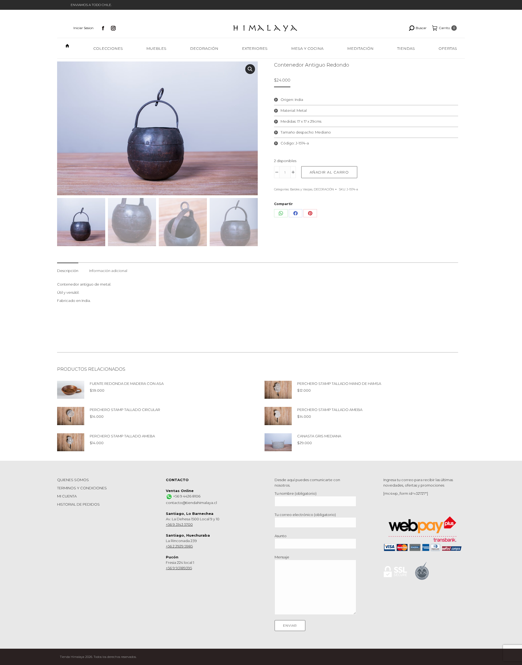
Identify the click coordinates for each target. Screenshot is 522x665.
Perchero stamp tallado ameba (329, 409)
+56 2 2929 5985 (179, 546)
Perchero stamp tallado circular (125, 409)
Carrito (447, 28)
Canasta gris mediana (319, 436)
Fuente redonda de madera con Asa (127, 383)
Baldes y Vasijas (301, 189)
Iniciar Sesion (83, 28)
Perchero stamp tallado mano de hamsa (339, 383)
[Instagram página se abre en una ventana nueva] (113, 28)
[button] (250, 69)
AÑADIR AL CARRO (329, 172)
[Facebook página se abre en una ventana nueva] (103, 28)
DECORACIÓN (324, 189)
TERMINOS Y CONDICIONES (82, 488)
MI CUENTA (67, 496)
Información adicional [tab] (108, 270)
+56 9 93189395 (179, 568)
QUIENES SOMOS (73, 480)
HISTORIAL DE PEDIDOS (78, 504)
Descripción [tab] (67, 270)
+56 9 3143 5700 (179, 524)
